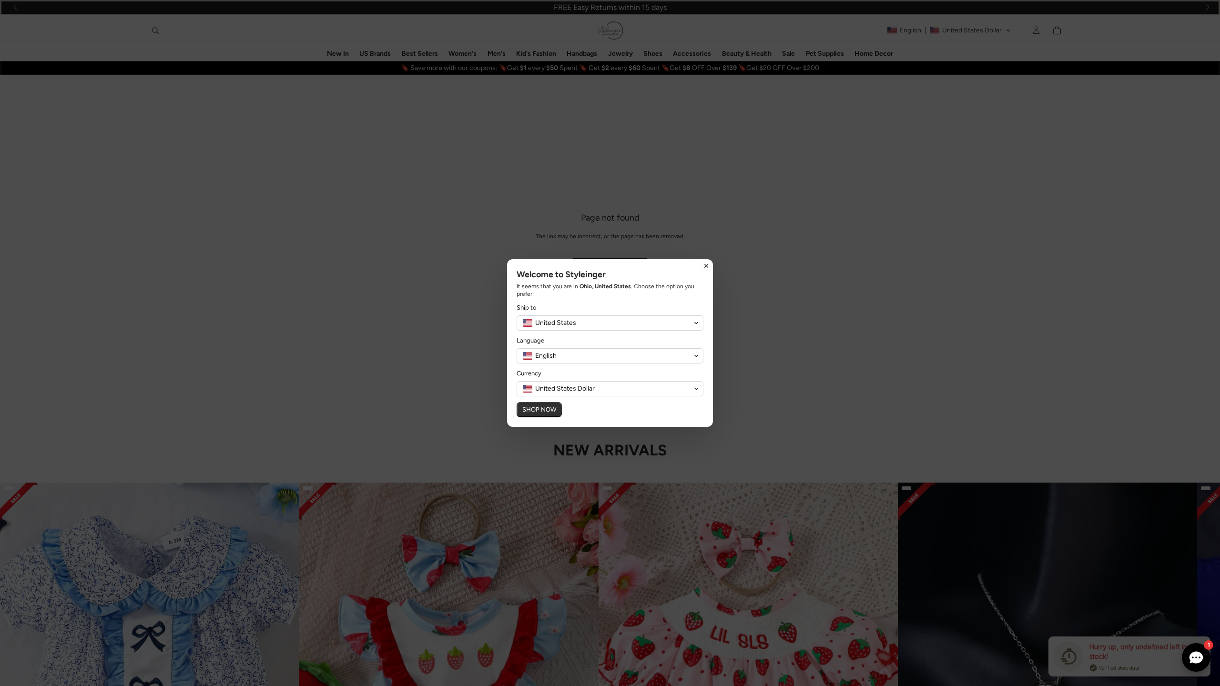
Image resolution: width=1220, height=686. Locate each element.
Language (530, 340)
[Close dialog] (706, 266)
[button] (610, 323)
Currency (529, 373)
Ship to (527, 307)
